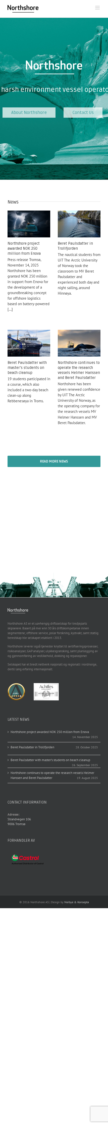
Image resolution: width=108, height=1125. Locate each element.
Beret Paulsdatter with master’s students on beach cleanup (27, 367)
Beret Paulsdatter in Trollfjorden (75, 246)
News (13, 202)
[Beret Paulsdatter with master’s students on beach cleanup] (29, 343)
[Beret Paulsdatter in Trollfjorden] (79, 224)
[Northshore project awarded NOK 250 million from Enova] (29, 224)
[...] (10, 309)
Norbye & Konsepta (76, 902)
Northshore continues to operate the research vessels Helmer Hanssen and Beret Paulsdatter (79, 370)
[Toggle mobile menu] (97, 7)
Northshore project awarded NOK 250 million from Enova (24, 248)
